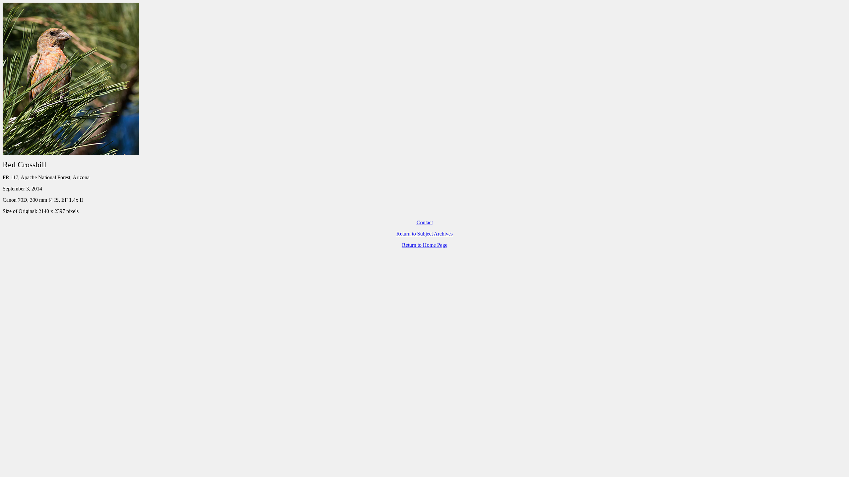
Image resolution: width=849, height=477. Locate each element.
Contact (425, 222)
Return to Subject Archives (424, 234)
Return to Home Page (424, 245)
